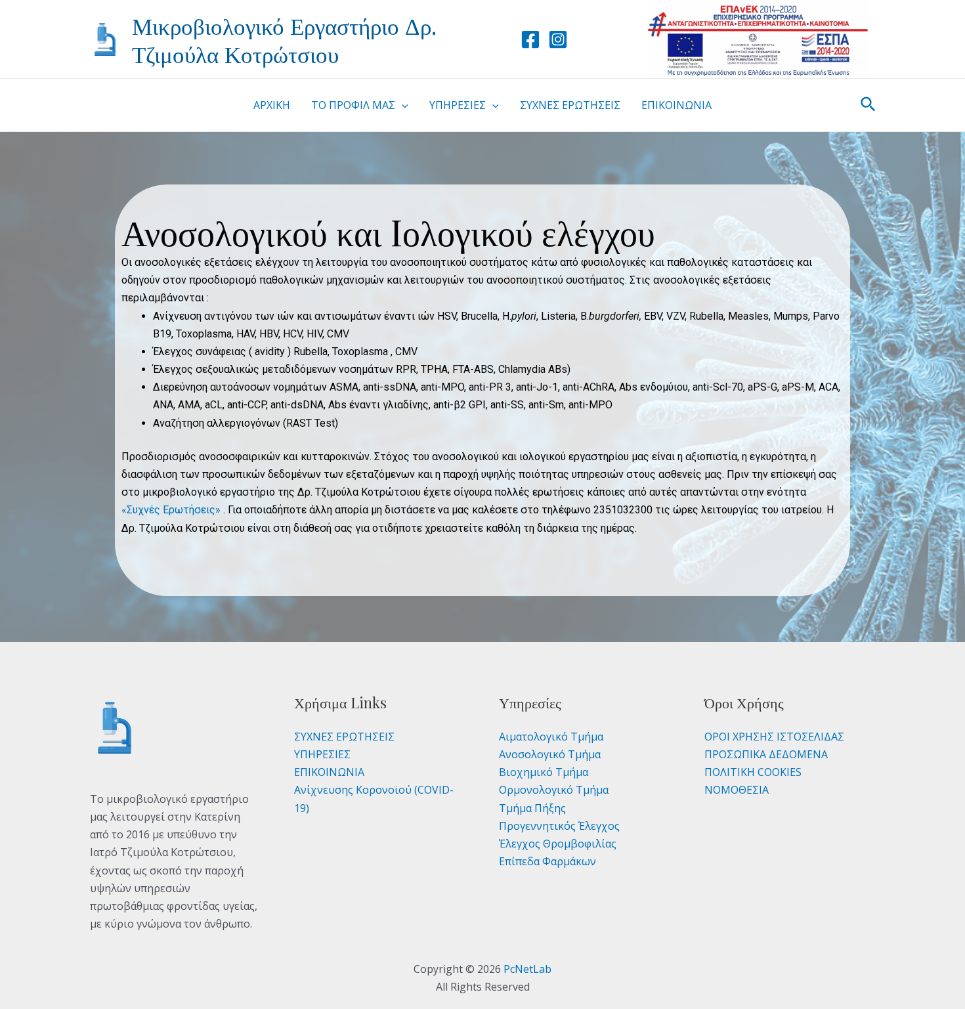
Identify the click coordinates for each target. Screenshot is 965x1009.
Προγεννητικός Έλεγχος (559, 826)
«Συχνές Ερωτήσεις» (172, 510)
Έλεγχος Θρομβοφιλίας (557, 843)
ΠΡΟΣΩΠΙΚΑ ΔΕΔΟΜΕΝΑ (766, 754)
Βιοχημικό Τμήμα (543, 772)
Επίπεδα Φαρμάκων (547, 861)
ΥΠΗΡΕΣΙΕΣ (322, 754)
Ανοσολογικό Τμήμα (550, 754)
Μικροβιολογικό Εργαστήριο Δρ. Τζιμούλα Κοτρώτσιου (284, 39)
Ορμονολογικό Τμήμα (554, 790)
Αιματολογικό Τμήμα (551, 736)
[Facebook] (530, 39)
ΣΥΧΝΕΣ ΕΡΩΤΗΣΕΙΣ (344, 736)
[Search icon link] (869, 105)
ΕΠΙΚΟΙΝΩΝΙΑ (329, 772)
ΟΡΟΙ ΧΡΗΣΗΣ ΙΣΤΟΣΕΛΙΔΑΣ (774, 736)
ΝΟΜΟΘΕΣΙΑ (736, 790)
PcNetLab (527, 969)
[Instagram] (558, 39)
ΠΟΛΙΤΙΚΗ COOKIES (753, 772)
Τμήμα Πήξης (532, 808)
